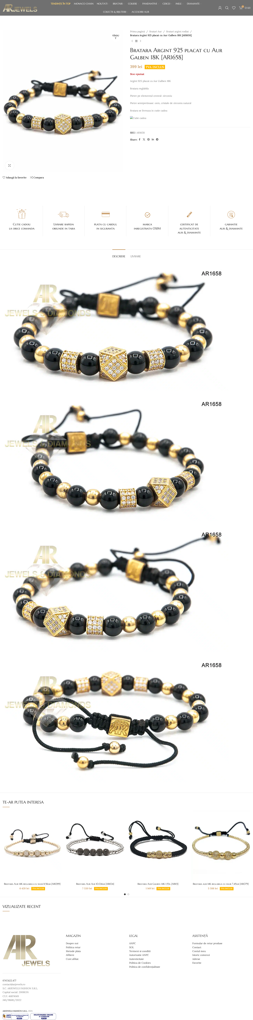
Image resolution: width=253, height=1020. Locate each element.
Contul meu (199, 951)
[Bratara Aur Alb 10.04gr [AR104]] (95, 845)
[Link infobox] (22, 218)
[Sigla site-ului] (20, 7)
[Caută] (226, 7)
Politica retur (73, 947)
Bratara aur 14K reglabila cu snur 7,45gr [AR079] (221, 883)
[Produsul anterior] (132, 41)
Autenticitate (136, 959)
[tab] (118, 254)
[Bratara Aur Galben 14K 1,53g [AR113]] (157, 845)
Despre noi (72, 943)
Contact (196, 947)
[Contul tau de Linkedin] (153, 139)
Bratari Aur (155, 31)
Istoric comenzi (201, 955)
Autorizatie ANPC (139, 955)
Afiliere (70, 955)
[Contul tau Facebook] (140, 139)
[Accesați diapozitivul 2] (128, 894)
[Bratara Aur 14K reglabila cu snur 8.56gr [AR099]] (32, 845)
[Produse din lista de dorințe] (233, 7)
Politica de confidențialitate (144, 966)
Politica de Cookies (140, 962)
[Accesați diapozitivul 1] (125, 894)
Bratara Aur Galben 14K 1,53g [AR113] (158, 883)
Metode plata (73, 951)
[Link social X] (144, 139)
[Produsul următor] (140, 41)
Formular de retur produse (207, 943)
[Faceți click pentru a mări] (9, 165)
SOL (131, 947)
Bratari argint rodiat (177, 31)
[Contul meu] (219, 7)
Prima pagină (137, 31)
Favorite (196, 962)
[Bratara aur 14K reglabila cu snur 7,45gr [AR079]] (220, 845)
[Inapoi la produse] (136, 41)
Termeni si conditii (140, 951)
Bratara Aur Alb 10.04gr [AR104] (95, 883)
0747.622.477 (9, 980)
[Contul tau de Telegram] (157, 139)
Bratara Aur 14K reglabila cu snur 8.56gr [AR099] (32, 883)
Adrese (196, 959)
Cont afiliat (72, 959)
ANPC (132, 943)
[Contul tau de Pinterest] (148, 139)
